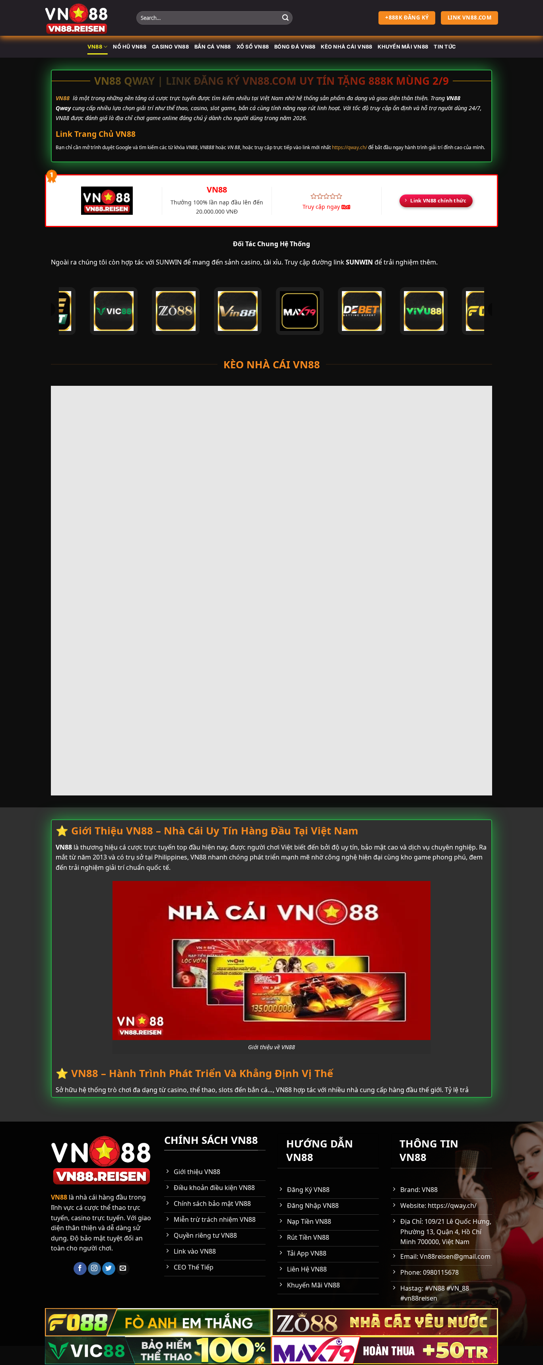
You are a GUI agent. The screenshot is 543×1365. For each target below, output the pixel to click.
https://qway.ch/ (349, 147)
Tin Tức (445, 47)
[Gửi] (285, 18)
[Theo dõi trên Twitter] (108, 1269)
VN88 (94, 47)
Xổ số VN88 (253, 47)
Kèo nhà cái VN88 (346, 47)
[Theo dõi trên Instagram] (94, 1269)
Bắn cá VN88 (212, 47)
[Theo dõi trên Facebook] (80, 1269)
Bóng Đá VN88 (294, 47)
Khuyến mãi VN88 (403, 47)
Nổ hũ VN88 (129, 47)
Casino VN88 (170, 47)
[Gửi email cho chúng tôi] (123, 1269)
